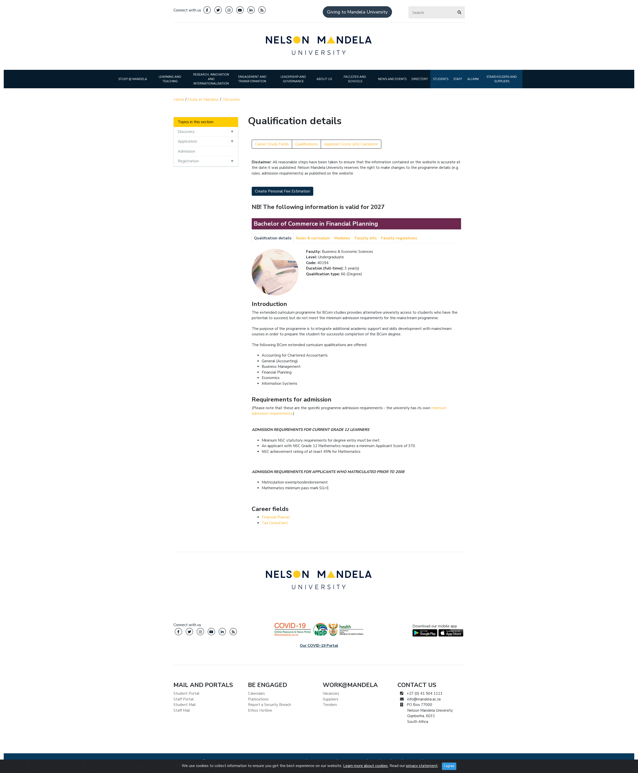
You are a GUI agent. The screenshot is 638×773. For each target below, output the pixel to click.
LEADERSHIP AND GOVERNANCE (293, 79)
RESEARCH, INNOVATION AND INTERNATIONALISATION (211, 79)
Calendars (256, 693)
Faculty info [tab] (366, 238)
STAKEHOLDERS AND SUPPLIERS (501, 79)
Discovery (231, 99)
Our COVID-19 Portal (319, 645)
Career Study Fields (272, 144)
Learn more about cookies (365, 765)
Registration (188, 161)
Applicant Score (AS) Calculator (351, 144)
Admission (186, 151)
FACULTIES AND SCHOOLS (355, 79)
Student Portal (186, 693)
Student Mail (184, 704)
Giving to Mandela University (357, 12)
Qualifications (306, 144)
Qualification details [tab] (273, 238)
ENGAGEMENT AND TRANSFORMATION (252, 79)
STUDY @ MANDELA (132, 79)
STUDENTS (440, 79)
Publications (258, 699)
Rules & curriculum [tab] (313, 238)
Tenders (330, 704)
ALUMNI (473, 79)
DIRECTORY (419, 79)
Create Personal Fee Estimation (282, 191)
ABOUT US (324, 79)
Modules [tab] (342, 238)
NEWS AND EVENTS (392, 79)
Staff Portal (183, 699)
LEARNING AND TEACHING (170, 79)
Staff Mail (181, 710)
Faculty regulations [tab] (399, 238)
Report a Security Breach (269, 704)
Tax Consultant (275, 522)
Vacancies (331, 693)
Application (187, 141)
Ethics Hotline (260, 710)
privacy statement (422, 765)
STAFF (457, 79)
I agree (449, 766)
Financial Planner (276, 517)
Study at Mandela (202, 99)
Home (179, 99)
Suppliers (330, 699)
